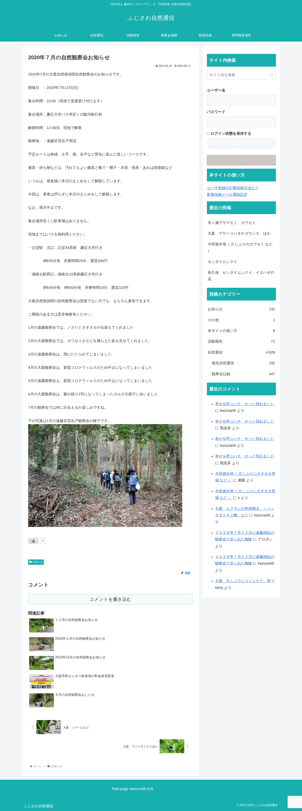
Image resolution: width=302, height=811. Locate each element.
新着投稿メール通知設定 (227, 195)
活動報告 (241, 341)
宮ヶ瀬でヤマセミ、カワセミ (232, 223)
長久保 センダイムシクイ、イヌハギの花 (241, 275)
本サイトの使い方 (241, 331)
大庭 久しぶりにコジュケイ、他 (243, 581)
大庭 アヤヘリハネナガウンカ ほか (239, 233)
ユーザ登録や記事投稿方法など (233, 188)
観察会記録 (243, 374)
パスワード (216, 112)
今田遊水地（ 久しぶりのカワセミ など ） (240, 247)
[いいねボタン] (33, 541)
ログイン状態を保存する (230, 133)
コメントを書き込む (110, 599)
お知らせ (38, 561)
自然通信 (241, 352)
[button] (271, 75)
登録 (241, 160)
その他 (241, 320)
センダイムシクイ (222, 262)
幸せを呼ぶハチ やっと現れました (244, 404)
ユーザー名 (216, 90)
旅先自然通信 (243, 363)
